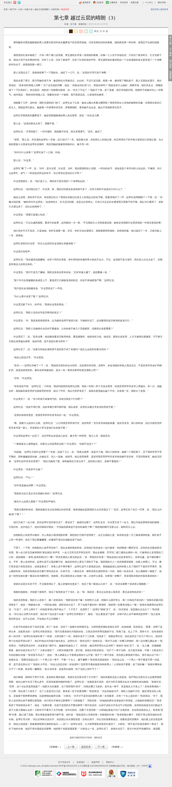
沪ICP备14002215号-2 (68, 766)
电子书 (13, 9)
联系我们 (81, 762)
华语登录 (124, 2)
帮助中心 (110, 762)
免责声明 (95, 762)
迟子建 (73, 24)
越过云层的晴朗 (42, 9)
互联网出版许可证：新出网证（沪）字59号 (128, 766)
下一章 (101, 746)
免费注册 (135, 2)
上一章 (70, 746)
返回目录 (164, 9)
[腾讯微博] (19, 2)
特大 (96, 31)
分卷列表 (55, 9)
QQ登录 (99, 2)
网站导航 (162, 2)
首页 (6, 9)
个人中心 (149, 2)
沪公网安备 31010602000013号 (94, 766)
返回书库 (155, 9)
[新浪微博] (14, 2)
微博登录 (86, 2)
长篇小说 (28, 9)
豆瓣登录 (113, 2)
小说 (20, 9)
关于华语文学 (64, 762)
